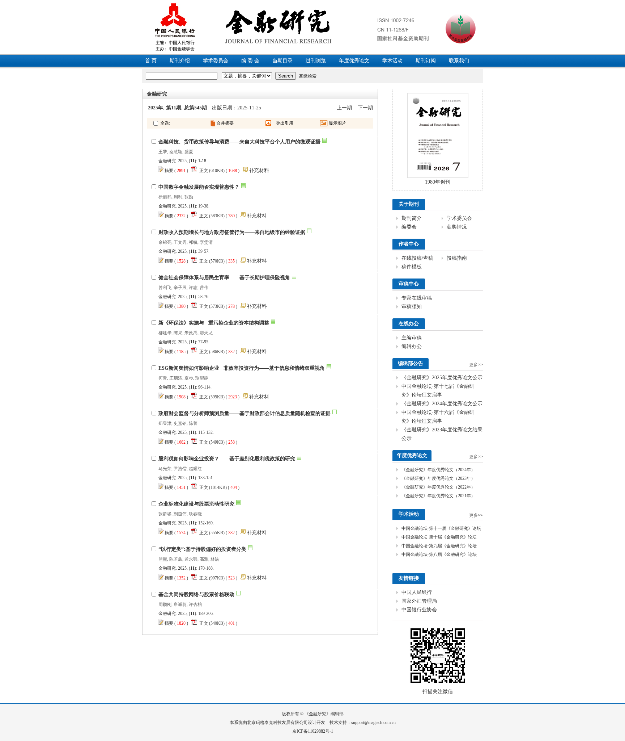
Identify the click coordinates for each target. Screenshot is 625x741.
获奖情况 (457, 227)
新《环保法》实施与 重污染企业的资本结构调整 (213, 323)
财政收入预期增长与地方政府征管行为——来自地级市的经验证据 (231, 232)
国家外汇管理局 (419, 601)
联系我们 (459, 60)
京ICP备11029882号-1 (312, 731)
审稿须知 (411, 306)
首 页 (151, 60)
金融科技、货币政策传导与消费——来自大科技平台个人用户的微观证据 (239, 142)
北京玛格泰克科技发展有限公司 (277, 722)
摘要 (169, 170)
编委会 (409, 227)
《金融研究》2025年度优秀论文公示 (441, 377)
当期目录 (282, 60)
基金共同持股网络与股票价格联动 (196, 594)
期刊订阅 (426, 60)
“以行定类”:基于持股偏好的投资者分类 (202, 549)
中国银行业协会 (419, 609)
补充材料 (259, 170)
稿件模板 (411, 266)
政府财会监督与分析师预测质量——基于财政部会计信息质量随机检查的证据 (244, 413)
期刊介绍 (180, 60)
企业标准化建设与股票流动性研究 (196, 504)
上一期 (344, 107)
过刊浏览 (316, 60)
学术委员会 (215, 60)
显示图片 (337, 123)
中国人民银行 (416, 592)
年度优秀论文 (354, 60)
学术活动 (392, 60)
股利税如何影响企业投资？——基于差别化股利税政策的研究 (226, 458)
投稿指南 (457, 258)
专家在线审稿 (416, 298)
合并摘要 (225, 123)
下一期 (365, 107)
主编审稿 (411, 337)
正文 (203, 170)
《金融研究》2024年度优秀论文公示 (441, 403)
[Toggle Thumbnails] (324, 123)
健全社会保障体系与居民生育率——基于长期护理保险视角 (224, 277)
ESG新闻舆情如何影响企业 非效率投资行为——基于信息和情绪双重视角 (241, 368)
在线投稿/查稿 (417, 258)
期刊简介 (411, 218)
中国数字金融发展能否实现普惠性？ (198, 187)
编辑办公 (411, 346)
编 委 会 (250, 60)
